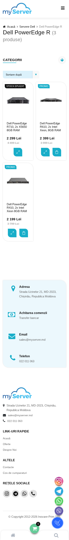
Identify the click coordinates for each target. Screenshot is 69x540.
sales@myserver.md (32, 339)
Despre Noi (9, 449)
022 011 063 (26, 361)
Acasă (11, 26)
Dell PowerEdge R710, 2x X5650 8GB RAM (17, 127)
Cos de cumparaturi (15, 472)
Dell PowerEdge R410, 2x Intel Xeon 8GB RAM (17, 208)
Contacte (8, 467)
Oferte (7, 444)
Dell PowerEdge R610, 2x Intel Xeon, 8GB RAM (50, 127)
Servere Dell (27, 26)
